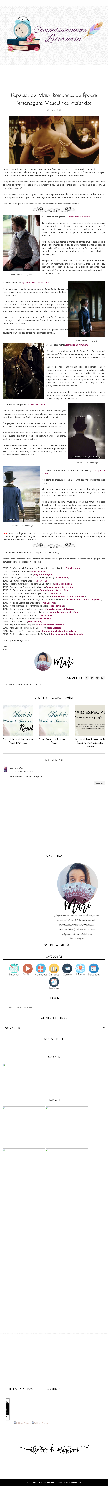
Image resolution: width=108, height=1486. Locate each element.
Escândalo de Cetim (36, 404)
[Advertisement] (54, 75)
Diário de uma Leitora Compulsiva (68, 596)
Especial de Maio (15, 684)
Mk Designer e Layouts (75, 1482)
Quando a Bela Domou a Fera (36, 282)
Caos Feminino (38, 571)
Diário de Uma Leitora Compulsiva (58, 631)
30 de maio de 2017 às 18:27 (21, 771)
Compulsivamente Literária (60, 587)
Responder (99, 783)
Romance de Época (32, 684)
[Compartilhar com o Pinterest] (97, 678)
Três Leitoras (73, 568)
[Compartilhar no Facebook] (87, 678)
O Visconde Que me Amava (79, 216)
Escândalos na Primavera (76, 344)
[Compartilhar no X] (92, 678)
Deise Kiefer (16, 768)
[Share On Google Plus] (103, 678)
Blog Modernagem (43, 574)
